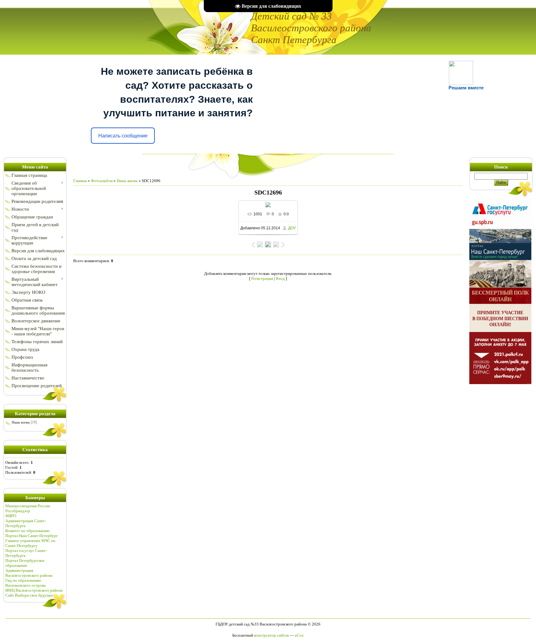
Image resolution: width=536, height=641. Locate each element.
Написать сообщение (123, 135)
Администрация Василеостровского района (28, 573)
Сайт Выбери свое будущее (29, 595)
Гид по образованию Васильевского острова (25, 583)
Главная (80, 180)
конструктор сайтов (271, 635)
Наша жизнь (21, 422)
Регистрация (262, 278)
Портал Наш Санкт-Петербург (31, 535)
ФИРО (10, 515)
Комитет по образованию (27, 530)
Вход (280, 278)
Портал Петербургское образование (25, 563)
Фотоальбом (102, 180)
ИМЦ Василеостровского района (34, 590)
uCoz (299, 635)
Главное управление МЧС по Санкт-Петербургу (30, 543)
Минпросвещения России (27, 506)
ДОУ (292, 228)
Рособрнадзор (17, 511)
